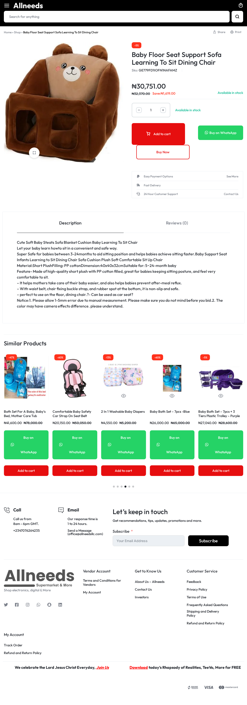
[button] (114, 487)
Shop (17, 32)
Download (139, 667)
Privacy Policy (197, 589)
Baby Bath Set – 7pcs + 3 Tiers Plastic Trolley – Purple (219, 413)
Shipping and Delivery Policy (203, 613)
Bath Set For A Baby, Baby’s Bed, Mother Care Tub (25, 413)
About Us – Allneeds (150, 582)
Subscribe (121, 531)
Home (8, 32)
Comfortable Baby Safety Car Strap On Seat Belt (72, 413)
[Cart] (240, 5)
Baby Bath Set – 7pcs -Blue (170, 411)
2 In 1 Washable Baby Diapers (123, 411)
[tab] (70, 222)
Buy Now (163, 152)
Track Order (13, 645)
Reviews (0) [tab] (177, 223)
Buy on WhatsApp (222, 133)
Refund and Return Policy (205, 623)
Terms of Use (196, 597)
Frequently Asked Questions (207, 605)
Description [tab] (70, 223)
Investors (142, 597)
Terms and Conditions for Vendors (102, 583)
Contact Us (143, 589)
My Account (92, 592)
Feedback (194, 582)
